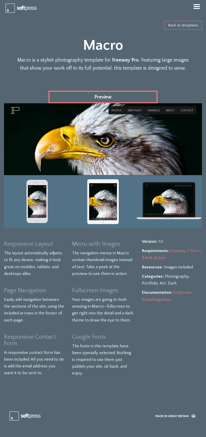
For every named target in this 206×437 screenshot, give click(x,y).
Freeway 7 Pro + (185, 251)
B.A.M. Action (154, 258)
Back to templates (183, 25)
